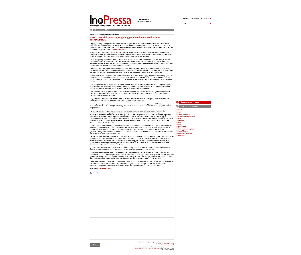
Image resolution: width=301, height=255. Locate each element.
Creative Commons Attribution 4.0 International (147, 248)
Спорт (178, 112)
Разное (178, 124)
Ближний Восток (182, 131)
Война (178, 122)
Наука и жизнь (181, 127)
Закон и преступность (184, 133)
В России (179, 110)
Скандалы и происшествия (185, 116)
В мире (178, 118)
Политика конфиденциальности (165, 243)
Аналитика (180, 135)
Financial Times (120, 49)
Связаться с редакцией (167, 245)
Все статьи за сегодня (190, 102)
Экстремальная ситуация (185, 129)
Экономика (180, 120)
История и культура (183, 114)
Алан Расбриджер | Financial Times (104, 34)
